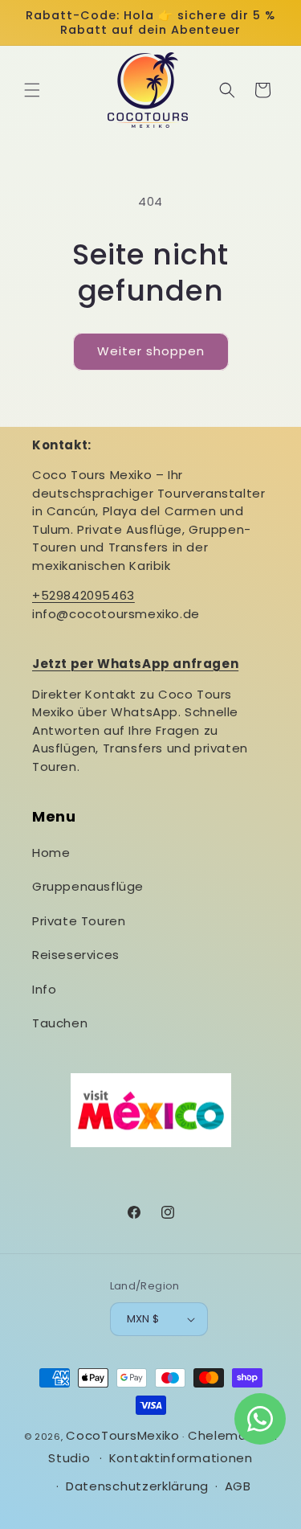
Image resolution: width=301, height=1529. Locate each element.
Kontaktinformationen (181, 1457)
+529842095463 (83, 595)
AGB (238, 1486)
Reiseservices (76, 954)
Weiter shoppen (151, 350)
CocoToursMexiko (123, 1435)
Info (44, 989)
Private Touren (78, 920)
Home (51, 852)
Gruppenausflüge (88, 886)
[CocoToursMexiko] (148, 89)
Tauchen (59, 1023)
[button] (32, 90)
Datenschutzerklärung (137, 1486)
